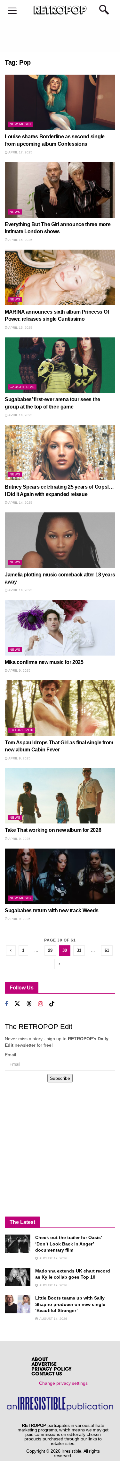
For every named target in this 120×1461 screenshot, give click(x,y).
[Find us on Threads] (29, 1003)
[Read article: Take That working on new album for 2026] (60, 796)
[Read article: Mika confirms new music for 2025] (60, 628)
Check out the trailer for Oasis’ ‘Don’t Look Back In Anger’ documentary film (68, 1244)
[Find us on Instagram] (40, 1004)
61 (107, 950)
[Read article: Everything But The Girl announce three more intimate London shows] (60, 190)
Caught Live (22, 387)
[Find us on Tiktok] (51, 1003)
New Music (20, 124)
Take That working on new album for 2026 (53, 830)
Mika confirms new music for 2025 (44, 662)
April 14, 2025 (20, 415)
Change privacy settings (63, 1383)
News (15, 212)
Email (10, 1054)
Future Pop (22, 730)
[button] (12, 11)
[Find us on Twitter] (17, 1003)
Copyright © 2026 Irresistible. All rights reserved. (63, 1453)
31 (79, 950)
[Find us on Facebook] (6, 1004)
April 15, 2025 (20, 240)
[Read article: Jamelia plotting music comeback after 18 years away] (60, 540)
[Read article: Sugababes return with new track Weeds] (60, 876)
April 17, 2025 (20, 152)
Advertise (44, 1364)
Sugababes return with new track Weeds (52, 910)
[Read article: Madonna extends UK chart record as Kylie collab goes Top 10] (17, 1277)
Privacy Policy (51, 1369)
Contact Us (46, 1374)
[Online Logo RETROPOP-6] (60, 10)
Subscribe (60, 1078)
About (39, 1359)
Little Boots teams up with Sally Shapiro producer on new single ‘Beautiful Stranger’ (70, 1304)
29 (50, 950)
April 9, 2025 (19, 670)
